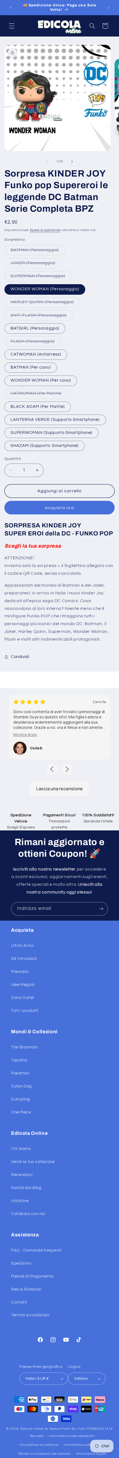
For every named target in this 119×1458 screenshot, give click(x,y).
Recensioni (21, 1175)
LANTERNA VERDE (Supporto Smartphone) (55, 420)
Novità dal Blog (26, 1188)
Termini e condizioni (30, 1315)
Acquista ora (59, 508)
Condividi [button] (20, 657)
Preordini (20, 972)
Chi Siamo (21, 1149)
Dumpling (20, 1099)
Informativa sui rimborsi (39, 1444)
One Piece (21, 1112)
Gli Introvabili (24, 959)
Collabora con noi (28, 1214)
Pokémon (20, 1073)
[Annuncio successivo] (108, 7)
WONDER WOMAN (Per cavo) (41, 380)
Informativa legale (91, 1453)
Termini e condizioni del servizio (44, 1453)
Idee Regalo (23, 985)
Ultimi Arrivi (22, 946)
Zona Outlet (22, 998)
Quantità (12, 459)
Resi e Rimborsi (26, 1289)
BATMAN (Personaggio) (38, 251)
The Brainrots (24, 1047)
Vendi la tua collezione (33, 1162)
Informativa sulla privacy (84, 1444)
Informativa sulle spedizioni (72, 1436)
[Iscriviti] (101, 909)
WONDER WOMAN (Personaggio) (45, 289)
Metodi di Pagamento (32, 1276)
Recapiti (37, 1436)
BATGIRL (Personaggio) (35, 328)
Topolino (19, 1060)
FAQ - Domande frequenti (36, 1250)
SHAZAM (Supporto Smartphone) (45, 446)
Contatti (19, 1302)
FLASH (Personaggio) (36, 343)
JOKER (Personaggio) (36, 264)
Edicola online (32, 1428)
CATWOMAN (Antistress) (36, 354)
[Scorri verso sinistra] (47, 162)
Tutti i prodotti (24, 1011)
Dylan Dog (21, 1086)
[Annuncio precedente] (10, 7)
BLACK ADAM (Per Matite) (38, 407)
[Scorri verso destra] (72, 162)
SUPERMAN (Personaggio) (41, 277)
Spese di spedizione (45, 230)
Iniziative (20, 1201)
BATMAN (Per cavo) (31, 367)
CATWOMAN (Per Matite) (39, 395)
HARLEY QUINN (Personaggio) (45, 303)
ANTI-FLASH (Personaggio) (42, 317)
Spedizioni (21, 1263)
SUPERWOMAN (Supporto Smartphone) (52, 433)
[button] (11, 25)
